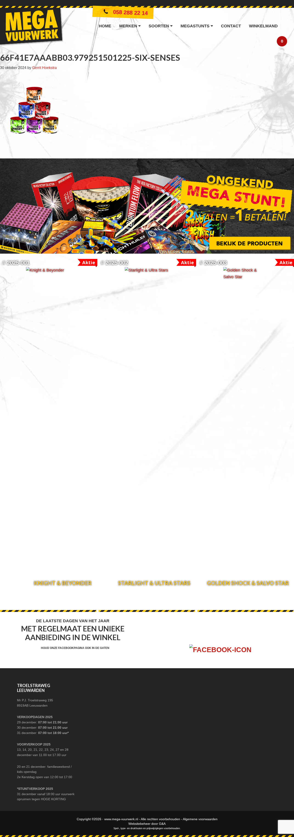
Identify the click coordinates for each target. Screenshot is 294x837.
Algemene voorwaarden (200, 819)
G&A (162, 824)
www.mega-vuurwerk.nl (121, 819)
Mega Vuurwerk (31, 28)
